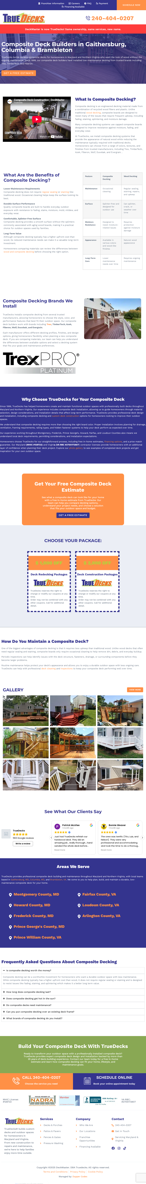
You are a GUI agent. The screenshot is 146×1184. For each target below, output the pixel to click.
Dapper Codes (80, 1176)
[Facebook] (113, 1148)
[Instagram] (118, 1148)
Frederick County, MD (34, 916)
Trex (49, 324)
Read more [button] (59, 850)
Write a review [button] (23, 843)
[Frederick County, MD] (10, 916)
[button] (18, 73)
